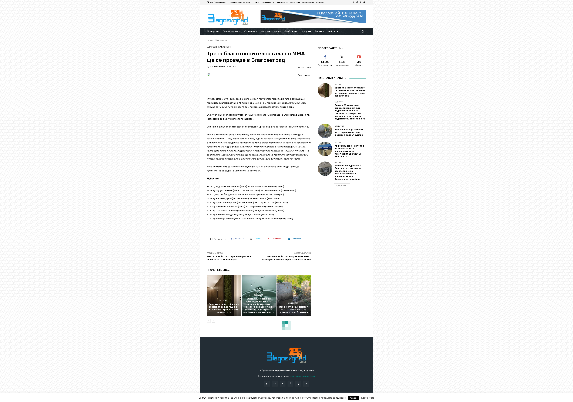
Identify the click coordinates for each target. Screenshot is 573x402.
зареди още (341, 185)
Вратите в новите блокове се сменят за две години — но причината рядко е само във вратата (223, 308)
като (325, 55)
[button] (362, 31)
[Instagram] (357, 2)
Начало (210, 40)
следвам (342, 55)
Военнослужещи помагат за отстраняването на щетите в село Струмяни (293, 309)
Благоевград (221, 40)
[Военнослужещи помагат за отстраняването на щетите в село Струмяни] (294, 295)
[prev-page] (209, 321)
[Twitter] (361, 2)
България (258, 295)
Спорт (227, 47)
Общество (293, 303)
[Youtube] (364, 2)
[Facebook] (353, 2)
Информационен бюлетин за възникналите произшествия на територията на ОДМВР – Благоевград (349, 151)
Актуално (223, 300)
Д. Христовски (217, 67)
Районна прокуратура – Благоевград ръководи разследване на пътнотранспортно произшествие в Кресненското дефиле (348, 172)
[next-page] (213, 321)
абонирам (359, 55)
